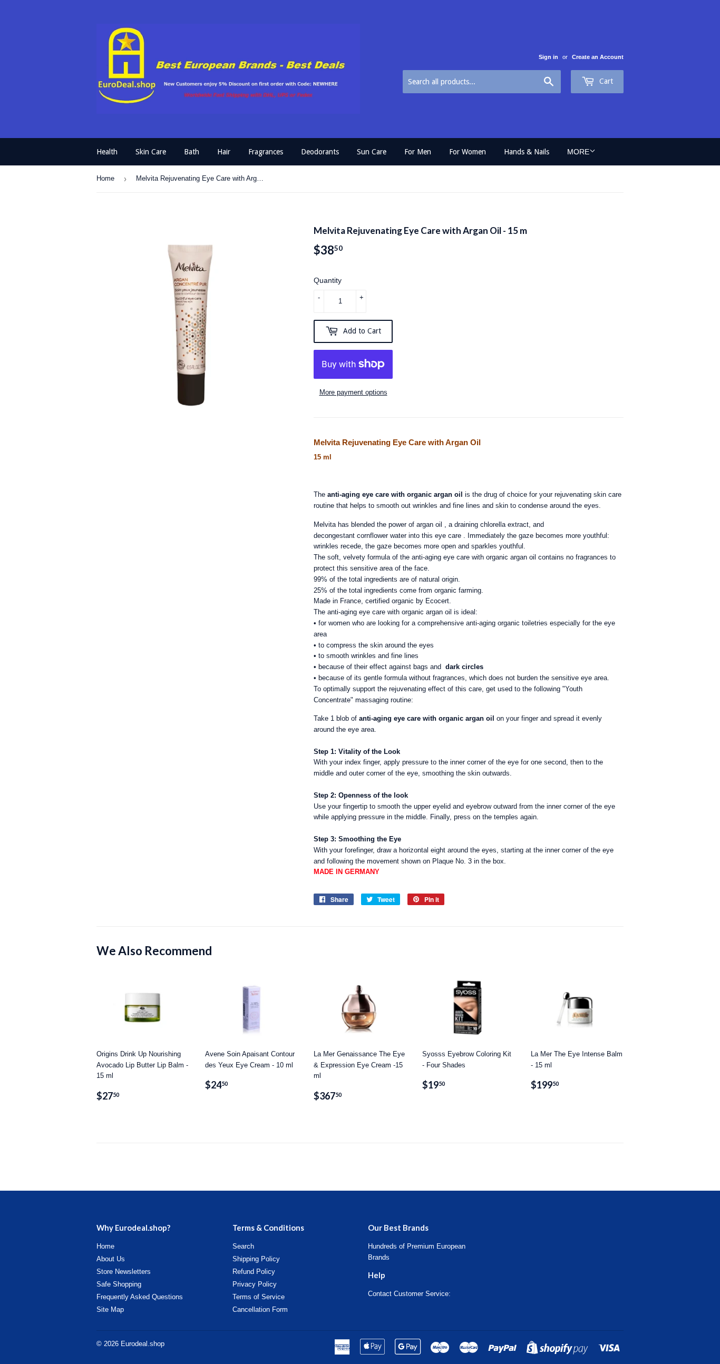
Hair (223, 152)
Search (243, 1246)
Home (105, 178)
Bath (191, 152)
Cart (605, 81)
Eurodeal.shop (142, 1344)
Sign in (548, 57)
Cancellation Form (260, 1309)
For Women (467, 152)
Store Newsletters (123, 1271)
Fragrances (265, 152)
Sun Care (371, 152)
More (578, 152)
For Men (417, 152)
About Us (110, 1259)
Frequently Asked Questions (139, 1297)
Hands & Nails (526, 152)
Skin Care (150, 152)
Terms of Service (258, 1297)
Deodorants (320, 152)
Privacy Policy (254, 1284)
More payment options (353, 392)
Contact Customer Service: (409, 1294)
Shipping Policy (256, 1259)
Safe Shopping (118, 1284)
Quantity (328, 280)
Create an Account (598, 57)
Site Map (110, 1309)
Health (107, 152)
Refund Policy (253, 1271)
